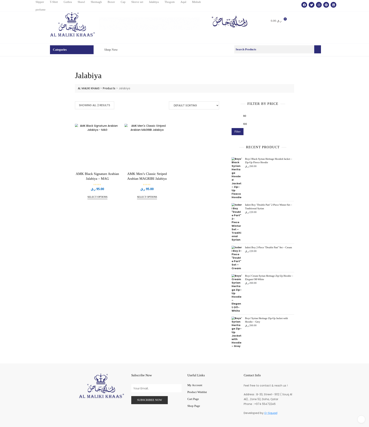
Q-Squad (270, 413)
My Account (194, 385)
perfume (41, 9)
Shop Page (193, 405)
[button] (60, 49)
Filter (237, 131)
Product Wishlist (197, 392)
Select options (97, 196)
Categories (60, 49)
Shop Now (111, 49)
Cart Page (193, 399)
